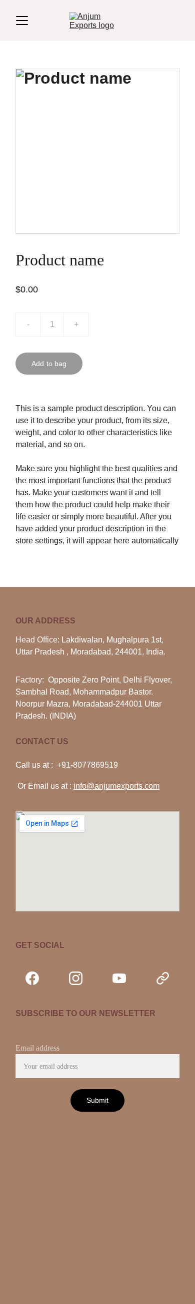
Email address (38, 1048)
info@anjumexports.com (117, 786)
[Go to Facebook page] (37, 978)
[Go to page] (163, 978)
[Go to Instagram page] (80, 978)
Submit (97, 1100)
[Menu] (22, 20)
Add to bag (49, 364)
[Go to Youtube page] (124, 978)
